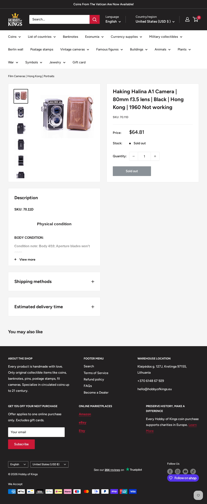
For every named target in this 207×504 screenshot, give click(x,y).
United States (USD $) (46, 464)
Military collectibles (163, 37)
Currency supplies (124, 37)
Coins (12, 37)
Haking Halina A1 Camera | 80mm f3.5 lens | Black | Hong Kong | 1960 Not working (148, 99)
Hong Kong (34, 76)
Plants (182, 49)
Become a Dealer (96, 392)
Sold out (132, 171)
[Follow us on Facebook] (170, 471)
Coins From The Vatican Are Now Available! (103, 4)
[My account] (187, 19)
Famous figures (107, 49)
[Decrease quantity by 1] (133, 156)
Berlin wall (15, 49)
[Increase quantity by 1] (155, 156)
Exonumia (92, 37)
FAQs (88, 386)
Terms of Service (96, 373)
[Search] (95, 19)
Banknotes (70, 37)
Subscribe (21, 444)
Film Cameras (16, 76)
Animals (160, 49)
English (14, 464)
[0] (195, 19)
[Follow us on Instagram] (178, 471)
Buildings (136, 49)
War (11, 62)
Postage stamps (41, 49)
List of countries (39, 37)
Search (89, 366)
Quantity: (120, 156)
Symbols (31, 62)
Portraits (49, 76)
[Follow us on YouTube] (185, 471)
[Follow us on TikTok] (193, 471)
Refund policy (94, 379)
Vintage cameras (72, 49)
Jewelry (55, 62)
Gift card (79, 62)
